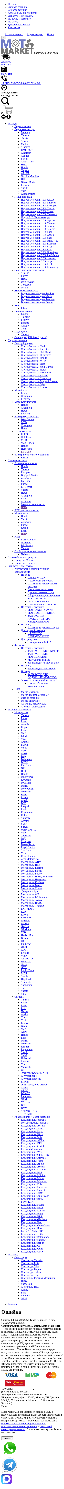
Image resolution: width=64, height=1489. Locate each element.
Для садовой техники (33, 630)
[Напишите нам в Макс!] (32, 1479)
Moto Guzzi (27, 788)
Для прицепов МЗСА (39, 642)
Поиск (50, 34)
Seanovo (25, 147)
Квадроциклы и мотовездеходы (32, 1116)
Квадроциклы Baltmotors (35, 1237)
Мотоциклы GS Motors (34, 897)
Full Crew (26, 765)
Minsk (24, 785)
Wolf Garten (27, 419)
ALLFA (25, 173)
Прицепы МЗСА (23, 560)
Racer (24, 718)
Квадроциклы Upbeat (33, 1190)
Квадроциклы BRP (31, 1143)
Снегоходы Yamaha (32, 1260)
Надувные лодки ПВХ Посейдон (39, 252)
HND (24, 507)
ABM (24, 1031)
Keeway (25, 1023)
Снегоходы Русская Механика (38, 1278)
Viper (24, 1064)
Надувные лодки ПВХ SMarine (38, 243)
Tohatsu (25, 138)
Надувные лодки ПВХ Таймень (39, 214)
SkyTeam (26, 850)
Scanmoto (26, 982)
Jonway (25, 1061)
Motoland (26, 791)
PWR (24, 809)
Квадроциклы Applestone (35, 1196)
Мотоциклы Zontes (31, 888)
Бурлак (25, 185)
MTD (24, 422)
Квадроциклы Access (33, 1166)
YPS (23, 993)
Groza (24, 964)
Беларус (25, 393)
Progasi (25, 806)
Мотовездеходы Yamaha (34, 1122)
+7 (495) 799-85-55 (11, 83)
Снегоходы (20, 1257)
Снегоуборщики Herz (33, 363)
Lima (23, 1037)
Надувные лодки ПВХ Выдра (37, 246)
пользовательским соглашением (19, 1426)
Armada (25, 923)
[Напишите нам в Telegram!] (32, 1465)
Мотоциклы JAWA (31, 900)
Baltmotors (26, 759)
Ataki (24, 753)
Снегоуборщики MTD (33, 360)
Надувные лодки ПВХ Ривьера (38, 202)
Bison (24, 794)
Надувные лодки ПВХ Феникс (38, 258)
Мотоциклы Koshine (32, 882)
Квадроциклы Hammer (33, 1239)
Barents (25, 322)
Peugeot (25, 1046)
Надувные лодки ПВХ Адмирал (39, 205)
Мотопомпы (21, 513)
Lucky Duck (27, 970)
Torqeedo (26, 284)
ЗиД (23, 838)
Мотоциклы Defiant (32, 867)
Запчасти (19, 645)
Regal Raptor (28, 847)
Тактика (25, 316)
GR (23, 768)
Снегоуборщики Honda (34, 358)
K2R (23, 911)
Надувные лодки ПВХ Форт (37, 261)
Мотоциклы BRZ (30, 864)
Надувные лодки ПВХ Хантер (38, 208)
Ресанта (25, 399)
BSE (23, 803)
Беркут (25, 319)
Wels (23, 733)
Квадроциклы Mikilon (33, 1175)
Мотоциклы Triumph (32, 905)
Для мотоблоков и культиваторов (38, 684)
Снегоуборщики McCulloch (36, 372)
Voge (23, 832)
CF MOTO (27, 958)
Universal (26, 1058)
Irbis (23, 730)
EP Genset (26, 486)
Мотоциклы (21, 712)
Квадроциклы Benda (32, 1242)
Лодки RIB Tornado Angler (35, 217)
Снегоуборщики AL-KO (34, 375)
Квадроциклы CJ (30, 1245)
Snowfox (26, 1295)
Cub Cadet (26, 437)
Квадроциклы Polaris (32, 1184)
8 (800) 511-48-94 (31, 83)
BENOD (25, 1093)
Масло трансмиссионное (35, 694)
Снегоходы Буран (31, 1269)
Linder (24, 314)
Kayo (24, 727)
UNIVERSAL (28, 829)
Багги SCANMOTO (32, 1231)
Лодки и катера (23, 311)
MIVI (24, 973)
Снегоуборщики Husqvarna (36, 355)
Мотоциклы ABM (31, 861)
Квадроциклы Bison (32, 1134)
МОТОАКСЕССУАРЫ (40, 609)
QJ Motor (26, 929)
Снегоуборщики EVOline (35, 349)
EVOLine (26, 451)
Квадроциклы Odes (32, 1248)
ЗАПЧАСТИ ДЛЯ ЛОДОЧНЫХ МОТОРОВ (42, 676)
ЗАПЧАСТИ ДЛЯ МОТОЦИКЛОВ (38, 655)
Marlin (24, 144)
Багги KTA (27, 1201)
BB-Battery (27, 545)
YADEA (25, 1102)
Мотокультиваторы (25, 401)
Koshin (25, 527)
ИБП (17, 536)
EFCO (24, 434)
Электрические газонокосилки (31, 454)
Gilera (24, 1026)
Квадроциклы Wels (31, 1152)
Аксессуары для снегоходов (43, 627)
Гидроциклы (21, 331)
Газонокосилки (22, 431)
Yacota (24, 489)
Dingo (24, 1280)
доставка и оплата (6, 63)
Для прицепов (29, 639)
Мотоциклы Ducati (31, 870)
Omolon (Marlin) (30, 176)
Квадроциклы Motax (32, 1178)
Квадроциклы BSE (31, 1172)
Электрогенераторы (25, 463)
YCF (23, 738)
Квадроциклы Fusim (32, 1204)
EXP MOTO (27, 908)
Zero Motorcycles (30, 859)
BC (23, 1105)
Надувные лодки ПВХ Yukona (38, 223)
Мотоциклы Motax (31, 885)
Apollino (25, 920)
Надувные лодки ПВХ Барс (36, 249)
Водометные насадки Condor (37, 302)
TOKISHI (26, 1113)
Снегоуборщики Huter (33, 369)
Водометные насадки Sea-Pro (37, 293)
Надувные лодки (23, 196)
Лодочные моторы (24, 129)
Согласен (7, 1438)
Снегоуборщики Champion (36, 378)
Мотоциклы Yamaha (39, 659)
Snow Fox (26, 1283)
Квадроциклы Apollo (32, 1163)
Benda (24, 938)
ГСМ (17, 689)
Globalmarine (28, 193)
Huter (24, 410)
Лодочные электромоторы (29, 270)
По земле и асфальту (19, 18)
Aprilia (24, 750)
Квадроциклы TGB (32, 1234)
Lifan (24, 498)
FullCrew (26, 944)
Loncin (24, 797)
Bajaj (23, 756)
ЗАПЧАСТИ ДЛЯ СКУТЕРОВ (45, 651)
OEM (24, 946)
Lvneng (25, 1081)
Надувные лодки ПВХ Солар (37, 234)
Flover (24, 275)
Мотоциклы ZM (30, 894)
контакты (6, 73)
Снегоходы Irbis (30, 1263)
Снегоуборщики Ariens (34, 387)
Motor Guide (27, 281)
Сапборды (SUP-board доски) (30, 337)
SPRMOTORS (29, 1111)
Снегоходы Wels (30, 1266)
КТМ (24, 735)
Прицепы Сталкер (24, 563)
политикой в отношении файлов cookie (23, 1423)
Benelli (24, 744)
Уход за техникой (30, 697)
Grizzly (25, 325)
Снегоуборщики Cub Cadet (36, 352)
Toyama (25, 170)
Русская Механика (31, 1149)
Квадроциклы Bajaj (32, 1213)
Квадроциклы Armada (33, 1157)
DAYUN (26, 961)
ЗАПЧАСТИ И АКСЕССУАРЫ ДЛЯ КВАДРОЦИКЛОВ (40, 618)
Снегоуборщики (23, 343)
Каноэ (17, 305)
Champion (26, 396)
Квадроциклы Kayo (32, 1131)
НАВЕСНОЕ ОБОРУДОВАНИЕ (38, 635)
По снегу (13, 21)
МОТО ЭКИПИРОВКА (41, 612)
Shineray (25, 818)
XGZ (24, 932)
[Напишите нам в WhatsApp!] (32, 1448)
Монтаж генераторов (33, 504)
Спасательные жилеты (40, 589)
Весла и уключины (38, 601)
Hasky (24, 771)
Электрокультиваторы (26, 416)
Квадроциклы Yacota (32, 1128)
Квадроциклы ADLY (32, 1140)
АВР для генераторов (26, 510)
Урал (23, 853)
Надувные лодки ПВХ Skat (36, 237)
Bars (23, 1292)
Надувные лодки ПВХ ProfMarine (40, 255)
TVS (23, 987)
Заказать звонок (14, 34)
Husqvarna (26, 448)
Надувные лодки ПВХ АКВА (37, 199)
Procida (25, 952)
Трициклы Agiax (30, 891)
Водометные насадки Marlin (36, 296)
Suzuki (24, 188)
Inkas (24, 308)
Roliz (24, 815)
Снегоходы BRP (30, 1286)
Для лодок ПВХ (36, 577)
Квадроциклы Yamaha (33, 1119)
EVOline (25, 481)
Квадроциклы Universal (34, 1187)
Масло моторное (30, 692)
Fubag (24, 483)
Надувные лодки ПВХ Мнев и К (39, 240)
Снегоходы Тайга (31, 1272)
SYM (24, 1055)
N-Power (26, 542)
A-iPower (26, 501)
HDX (24, 164)
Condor (25, 155)
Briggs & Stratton (30, 475)
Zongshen (26, 478)
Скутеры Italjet (29, 1075)
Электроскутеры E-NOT (34, 1072)
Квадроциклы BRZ (32, 1216)
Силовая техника (17, 9)
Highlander (27, 979)
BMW (24, 762)
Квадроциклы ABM (32, 1193)
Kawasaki (26, 779)
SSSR (24, 823)
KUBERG (26, 917)
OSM (24, 1298)
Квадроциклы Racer (32, 1228)
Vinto (24, 955)
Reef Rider (26, 149)
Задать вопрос (35, 34)
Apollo (24, 800)
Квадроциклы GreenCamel (35, 1225)
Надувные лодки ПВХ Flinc (36, 232)
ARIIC (24, 1090)
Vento (24, 747)
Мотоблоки (20, 390)
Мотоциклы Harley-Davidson (37, 876)
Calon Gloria (27, 161)
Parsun (24, 158)
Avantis (25, 724)
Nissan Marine (28, 182)
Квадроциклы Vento (32, 1160)
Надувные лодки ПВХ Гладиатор (39, 267)
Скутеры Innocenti (31, 1078)
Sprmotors (26, 985)
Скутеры (19, 996)
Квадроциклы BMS (32, 1198)
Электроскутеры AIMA (34, 1084)
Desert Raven (28, 844)
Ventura (25, 548)
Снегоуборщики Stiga (33, 384)
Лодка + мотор (22, 126)
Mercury (25, 132)
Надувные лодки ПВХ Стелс (37, 211)
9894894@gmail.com (35, 1394)
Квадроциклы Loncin (33, 1210)
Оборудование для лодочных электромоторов (44, 597)
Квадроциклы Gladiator (34, 1219)
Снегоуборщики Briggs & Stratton (39, 381)
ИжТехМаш (27, 935)
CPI (23, 1070)
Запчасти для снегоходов (41, 668)
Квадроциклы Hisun (32, 1207)
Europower (27, 472)
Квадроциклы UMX (32, 1251)
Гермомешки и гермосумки (43, 604)
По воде (12, 4)
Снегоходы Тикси (31, 1275)
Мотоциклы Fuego (31, 873)
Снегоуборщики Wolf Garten (37, 366)
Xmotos (25, 820)
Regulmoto (26, 812)
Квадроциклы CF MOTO (35, 1154)
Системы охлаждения (33, 706)
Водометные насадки (26, 290)
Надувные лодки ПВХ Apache (38, 226)
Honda (24, 167)
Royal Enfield (28, 856)
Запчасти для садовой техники (38, 680)
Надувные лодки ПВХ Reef (36, 264)
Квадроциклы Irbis (31, 1137)
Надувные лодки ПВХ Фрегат (38, 220)
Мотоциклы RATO (31, 903)
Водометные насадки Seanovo (37, 299)
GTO (24, 967)
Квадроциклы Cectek (32, 1146)
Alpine (24, 1289)
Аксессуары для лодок (40, 580)
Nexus (24, 1011)
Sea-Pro (25, 141)
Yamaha (25, 135)
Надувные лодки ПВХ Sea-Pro (38, 229)
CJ (22, 941)
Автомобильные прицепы (22, 12)
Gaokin (25, 926)
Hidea (24, 179)
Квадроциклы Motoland (34, 1181)
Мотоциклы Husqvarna (33, 879)
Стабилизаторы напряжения (30, 551)
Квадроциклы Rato (31, 1222)
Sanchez (25, 976)
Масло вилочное (30, 700)
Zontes (24, 1087)
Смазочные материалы (33, 703)
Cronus (25, 741)
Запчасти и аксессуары (20, 15)
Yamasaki (26, 835)
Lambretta (26, 1096)
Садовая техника (17, 7)
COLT (24, 949)
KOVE (25, 914)
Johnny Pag (27, 777)
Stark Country (28, 539)
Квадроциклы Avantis (33, 1125)
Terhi (23, 328)
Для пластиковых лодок (41, 592)
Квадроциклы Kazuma (33, 1169)
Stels (23, 190)
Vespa (24, 1017)
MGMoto (26, 782)
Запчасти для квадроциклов (43, 662)
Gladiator (26, 152)
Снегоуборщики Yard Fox (35, 346)
